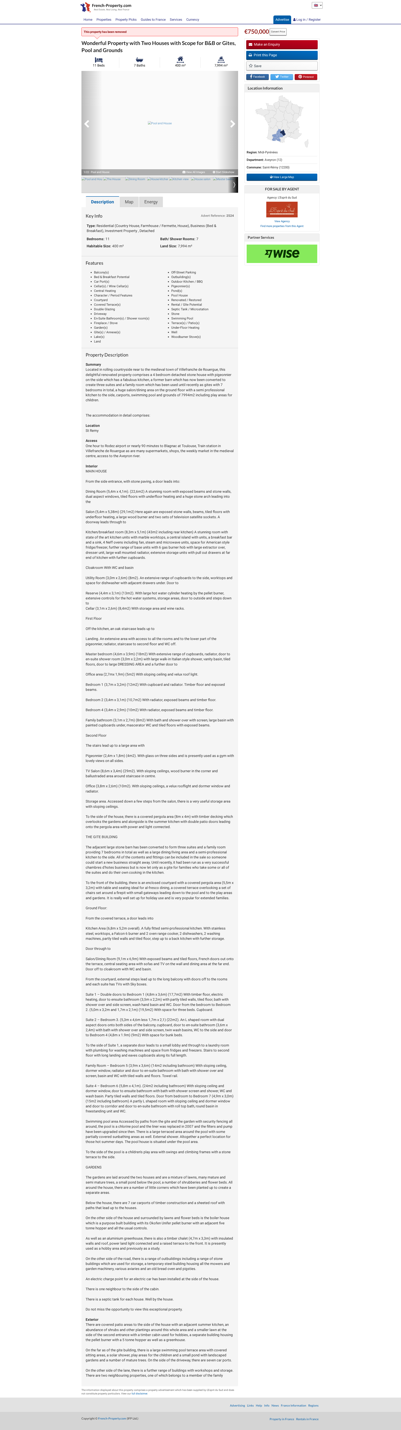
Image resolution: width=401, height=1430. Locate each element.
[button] (91, 123)
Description (102, 201)
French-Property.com (112, 1418)
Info (266, 1405)
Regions (313, 1405)
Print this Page (265, 55)
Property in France (282, 1419)
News (275, 1405)
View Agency (282, 221)
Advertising (237, 1405)
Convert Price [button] (278, 31)
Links (250, 1405)
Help (259, 1405)
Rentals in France (307, 1419)
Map (129, 201)
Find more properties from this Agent (281, 226)
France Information (293, 1405)
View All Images (195, 172)
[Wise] (282, 254)
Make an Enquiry (266, 44)
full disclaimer (139, 1393)
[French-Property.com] (104, 7)
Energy (151, 201)
